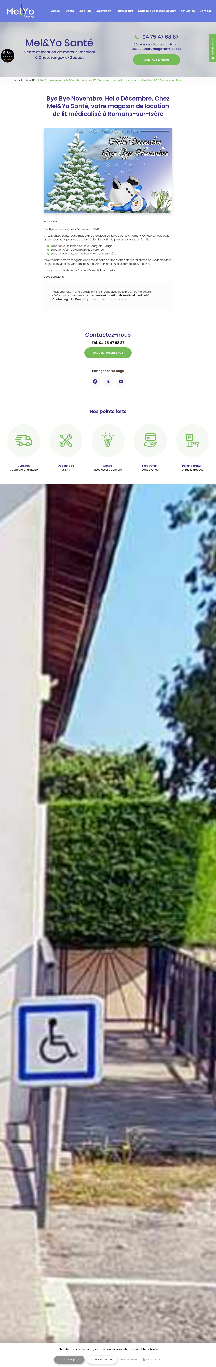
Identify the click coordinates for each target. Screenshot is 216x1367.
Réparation (103, 11)
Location (85, 11)
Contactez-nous (157, 60)
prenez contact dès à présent (107, 299)
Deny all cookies (103, 1359)
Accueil (56, 11)
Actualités (188, 11)
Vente (70, 11)
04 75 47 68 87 (160, 37)
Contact (205, 11)
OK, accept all (70, 1359)
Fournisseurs (124, 11)
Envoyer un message (108, 353)
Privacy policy (154, 1359)
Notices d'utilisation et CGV (157, 11)
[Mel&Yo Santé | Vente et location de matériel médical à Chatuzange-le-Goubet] (20, 11)
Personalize (131, 1359)
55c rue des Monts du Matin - (156, 46)
